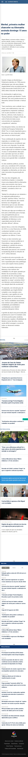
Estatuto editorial (19, 741)
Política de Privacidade (10, 748)
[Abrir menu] (2, 1)
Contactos (21, 743)
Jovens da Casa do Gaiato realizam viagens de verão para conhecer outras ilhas (13, 364)
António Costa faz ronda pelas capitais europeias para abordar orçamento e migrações (13, 694)
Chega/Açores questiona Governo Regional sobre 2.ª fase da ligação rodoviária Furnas (12, 380)
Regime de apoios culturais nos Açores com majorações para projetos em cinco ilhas (14, 526)
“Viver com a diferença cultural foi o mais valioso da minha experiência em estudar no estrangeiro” (13, 449)
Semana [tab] (14, 567)
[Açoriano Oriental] (14, 737)
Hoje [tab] (5, 567)
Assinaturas (20, 748)
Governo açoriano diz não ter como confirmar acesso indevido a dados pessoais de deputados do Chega (12, 661)
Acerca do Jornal (9, 741)
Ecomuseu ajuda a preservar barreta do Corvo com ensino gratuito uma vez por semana (14, 480)
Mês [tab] (22, 567)
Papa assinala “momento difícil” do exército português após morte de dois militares (14, 685)
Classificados (14, 743)
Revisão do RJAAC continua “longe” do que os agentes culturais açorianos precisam (13, 470)
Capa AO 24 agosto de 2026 (10, 610)
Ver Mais (26, 340)
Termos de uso (18, 746)
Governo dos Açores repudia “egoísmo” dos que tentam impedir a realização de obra (14, 412)
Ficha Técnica (9, 746)
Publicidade (7, 743)
